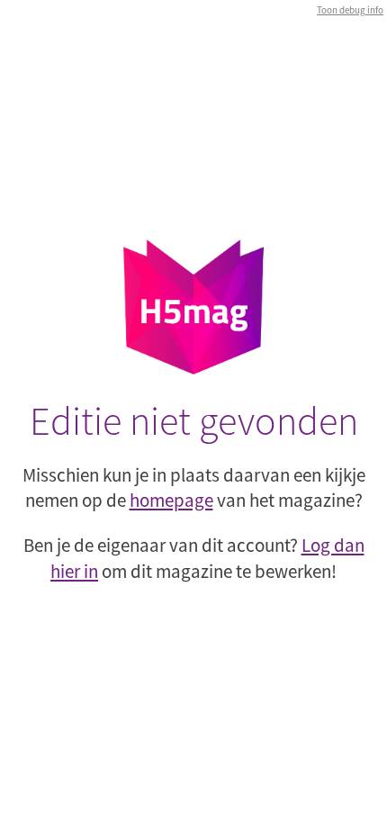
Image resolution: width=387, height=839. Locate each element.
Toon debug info (350, 10)
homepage (171, 500)
